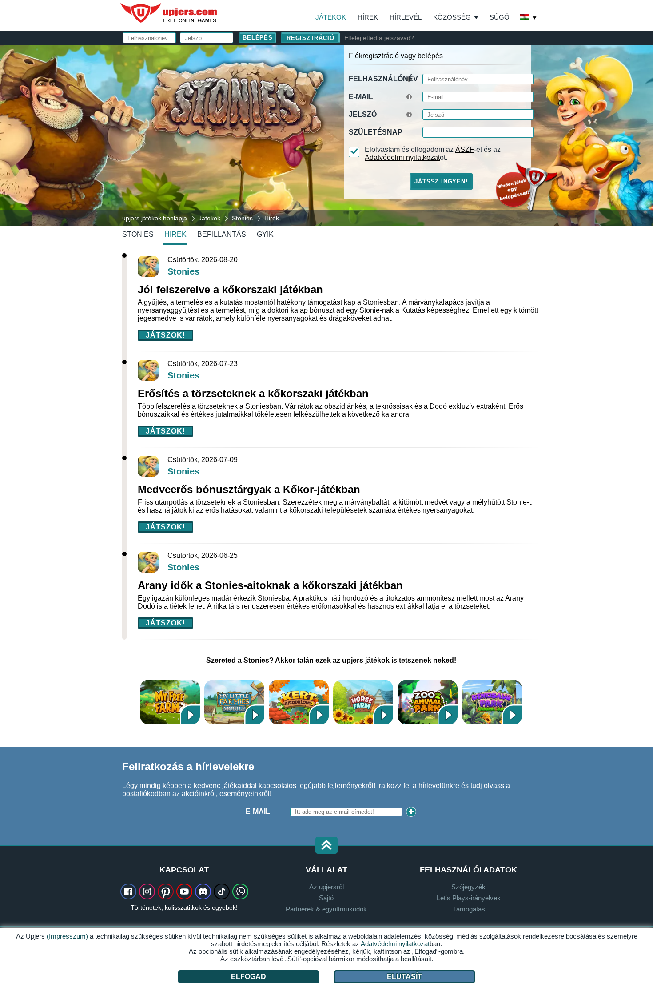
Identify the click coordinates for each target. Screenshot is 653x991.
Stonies (138, 234)
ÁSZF (464, 149)
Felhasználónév (383, 79)
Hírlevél (406, 17)
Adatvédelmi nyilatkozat (402, 157)
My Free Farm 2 (170, 702)
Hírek (368, 17)
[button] (326, 846)
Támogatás (468, 909)
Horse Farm (363, 702)
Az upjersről (326, 887)
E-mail (361, 96)
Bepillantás (221, 234)
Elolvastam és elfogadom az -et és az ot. (433, 153)
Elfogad (248, 976)
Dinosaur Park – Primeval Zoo (492, 702)
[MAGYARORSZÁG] (529, 18)
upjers (169, 13)
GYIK (265, 234)
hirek (175, 234)
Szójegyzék (468, 887)
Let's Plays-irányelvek (469, 898)
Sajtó (326, 898)
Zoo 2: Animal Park (428, 702)
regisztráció (310, 38)
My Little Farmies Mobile (234, 702)
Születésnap (375, 132)
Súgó (500, 17)
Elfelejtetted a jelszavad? (379, 37)
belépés (430, 56)
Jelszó (363, 114)
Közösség (452, 17)
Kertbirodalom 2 (299, 702)
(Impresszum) (67, 936)
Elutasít (404, 976)
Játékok (330, 17)
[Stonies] (326, 135)
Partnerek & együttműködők (326, 909)
